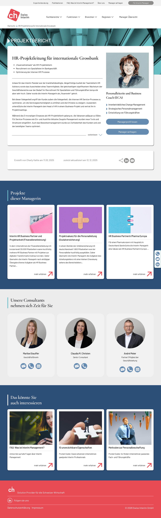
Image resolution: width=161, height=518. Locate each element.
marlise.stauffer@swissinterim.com (23, 366)
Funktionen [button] (72, 17)
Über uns (101, 3)
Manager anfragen (115, 3)
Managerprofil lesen (127, 121)
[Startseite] (18, 15)
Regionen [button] (106, 17)
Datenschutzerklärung (18, 507)
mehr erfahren (40, 274)
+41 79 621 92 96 (130, 369)
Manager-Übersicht (128, 17)
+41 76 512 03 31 (84, 366)
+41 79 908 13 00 (31, 366)
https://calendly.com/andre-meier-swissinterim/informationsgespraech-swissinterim (137, 369)
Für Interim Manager (141, 3)
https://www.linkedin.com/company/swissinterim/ (158, 264)
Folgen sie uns (21, 500)
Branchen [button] (89, 17)
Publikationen (57, 3)
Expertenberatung (40, 3)
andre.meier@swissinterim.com (122, 369)
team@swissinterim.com (158, 259)
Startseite (11, 26)
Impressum (37, 507)
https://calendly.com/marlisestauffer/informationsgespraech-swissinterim (38, 366)
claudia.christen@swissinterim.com (77, 366)
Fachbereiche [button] (52, 17)
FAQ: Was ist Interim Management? (80, 3)
